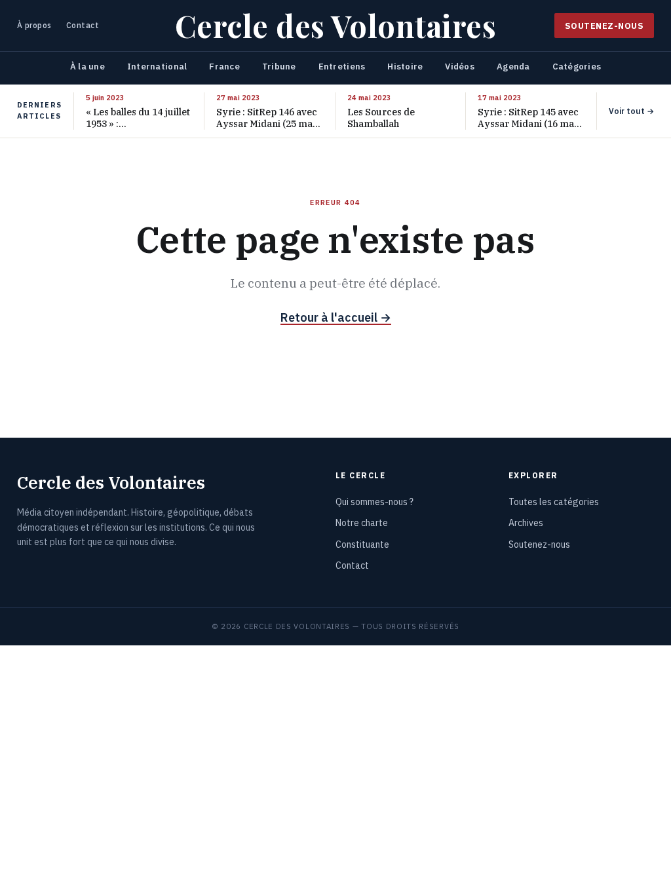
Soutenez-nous (604, 25)
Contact (82, 25)
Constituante (362, 544)
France (224, 66)
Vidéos (459, 66)
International (157, 66)
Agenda (513, 66)
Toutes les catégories (553, 502)
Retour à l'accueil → (335, 317)
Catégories (577, 66)
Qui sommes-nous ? (374, 502)
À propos (34, 25)
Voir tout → (631, 111)
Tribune (279, 66)
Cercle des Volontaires (335, 25)
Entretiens (342, 66)
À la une (87, 66)
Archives (525, 523)
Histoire (405, 66)
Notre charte (362, 523)
